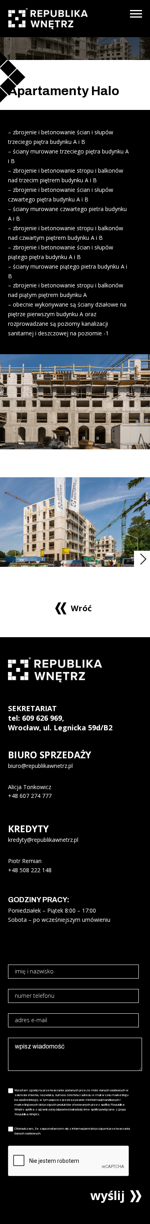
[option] (75, 522)
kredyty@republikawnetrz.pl (43, 839)
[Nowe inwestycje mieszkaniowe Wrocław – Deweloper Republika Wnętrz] (48, 18)
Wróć (81, 608)
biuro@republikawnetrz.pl (40, 765)
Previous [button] (125, 559)
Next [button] (142, 559)
